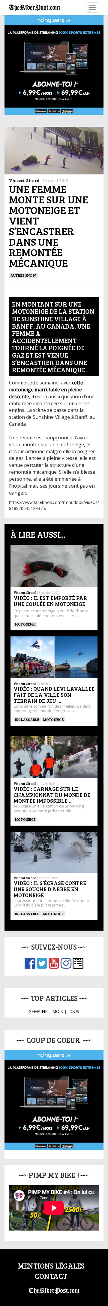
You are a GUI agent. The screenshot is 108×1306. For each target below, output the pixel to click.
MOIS (57, 1011)
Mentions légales (51, 1266)
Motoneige (25, 624)
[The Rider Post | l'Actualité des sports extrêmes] (34, 7)
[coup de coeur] (54, 1100)
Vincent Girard (24, 180)
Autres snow (23, 275)
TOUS (73, 1011)
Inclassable (27, 719)
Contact (51, 1276)
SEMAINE (38, 1011)
